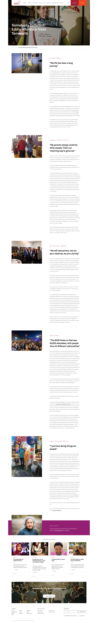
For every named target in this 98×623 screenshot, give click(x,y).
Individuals (29, 610)
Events (13, 613)
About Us (25, 2)
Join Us (82, 2)
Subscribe (82, 611)
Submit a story (51, 610)
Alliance (29, 2)
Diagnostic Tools (55, 2)
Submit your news (50, 596)
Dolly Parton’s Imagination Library (63, 403)
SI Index (61, 2)
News (44, 2)
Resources (49, 2)
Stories (40, 2)
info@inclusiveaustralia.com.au (71, 615)
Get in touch (40, 610)
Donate (74, 2)
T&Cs (13, 614)
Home (13, 47)
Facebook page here (57, 510)
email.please (82, 615)
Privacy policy (29, 613)
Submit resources (41, 613)
